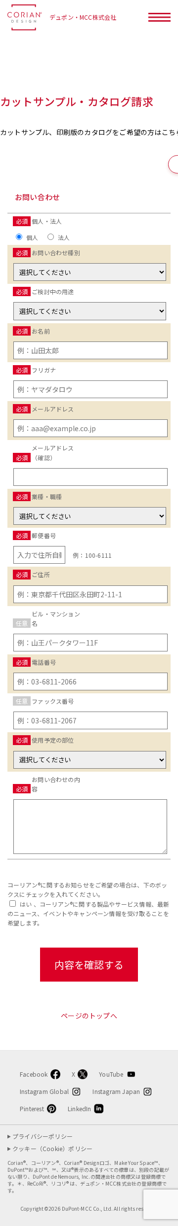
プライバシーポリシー (42, 1136)
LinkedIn (79, 1108)
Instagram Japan (116, 1091)
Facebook (34, 1074)
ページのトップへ (89, 1016)
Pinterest (32, 1108)
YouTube (111, 1074)
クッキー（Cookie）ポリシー (52, 1148)
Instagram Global (44, 1091)
